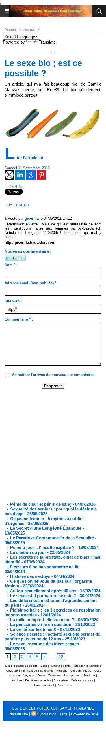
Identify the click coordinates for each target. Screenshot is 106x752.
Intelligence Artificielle (87, 665)
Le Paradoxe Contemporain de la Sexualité (51, 537)
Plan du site (18, 714)
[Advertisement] (48, 445)
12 (61, 656)
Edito (44, 665)
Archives (16, 680)
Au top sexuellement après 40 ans (42, 590)
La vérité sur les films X (32, 629)
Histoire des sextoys (29, 576)
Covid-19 (12, 670)
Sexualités (32, 29)
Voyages (29, 675)
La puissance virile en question (40, 624)
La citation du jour (27, 552)
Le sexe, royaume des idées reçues (44, 643)
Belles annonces (82, 680)
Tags (64, 714)
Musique (89, 675)
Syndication (46, 714)
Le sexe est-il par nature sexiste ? (42, 595)
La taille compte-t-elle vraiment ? (41, 619)
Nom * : (11, 265)
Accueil (11, 29)
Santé (67, 665)
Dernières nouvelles (38, 680)
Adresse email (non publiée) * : (32, 283)
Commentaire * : (19, 319)
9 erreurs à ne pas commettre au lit (44, 566)
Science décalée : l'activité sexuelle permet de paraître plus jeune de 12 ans (52, 636)
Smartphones (72, 675)
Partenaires (64, 685)
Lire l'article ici (24, 157)
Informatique (29, 670)
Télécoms (54, 675)
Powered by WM (84, 714)
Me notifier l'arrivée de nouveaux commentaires (52, 375)
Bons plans (61, 680)
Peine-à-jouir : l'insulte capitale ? (42, 547)
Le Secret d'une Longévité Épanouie (45, 528)
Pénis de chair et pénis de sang (40, 504)
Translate (47, 42)
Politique (62, 670)
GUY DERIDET (17, 205)
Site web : (13, 301)
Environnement (44, 685)
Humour (55, 665)
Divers (42, 675)
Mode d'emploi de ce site (21, 665)
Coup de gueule (81, 670)
